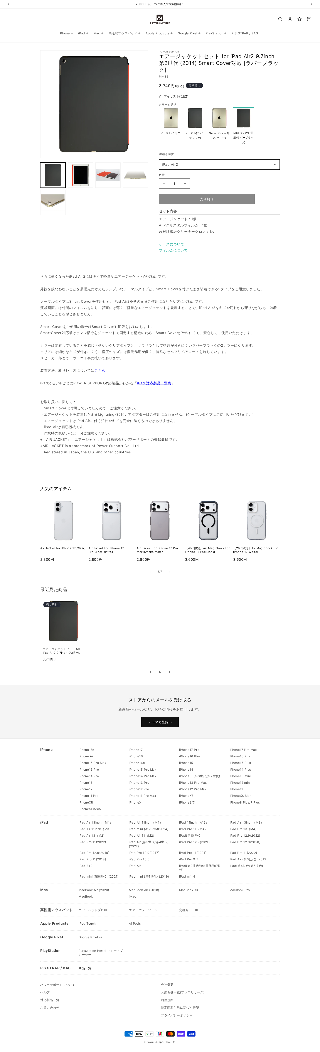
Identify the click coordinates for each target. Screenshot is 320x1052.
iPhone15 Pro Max (143, 769)
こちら (99, 370)
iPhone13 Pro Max (193, 782)
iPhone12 (86, 789)
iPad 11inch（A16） (194, 822)
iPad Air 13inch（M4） (96, 822)
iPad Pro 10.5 (139, 859)
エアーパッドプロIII (93, 910)
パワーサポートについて (57, 984)
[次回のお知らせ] (311, 4)
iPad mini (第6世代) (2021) (99, 876)
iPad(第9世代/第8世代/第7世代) (200, 867)
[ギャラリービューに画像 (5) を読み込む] (53, 202)
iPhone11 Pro (88, 795)
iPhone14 (186, 769)
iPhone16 (136, 756)
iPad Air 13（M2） (92, 835)
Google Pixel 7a (90, 937)
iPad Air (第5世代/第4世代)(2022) (149, 844)
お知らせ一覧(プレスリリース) (183, 992)
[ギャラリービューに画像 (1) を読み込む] (53, 175)
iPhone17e (86, 749)
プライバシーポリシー (177, 1015)
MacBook (86, 896)
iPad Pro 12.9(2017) (144, 852)
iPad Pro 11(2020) (243, 852)
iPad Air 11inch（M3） (95, 829)
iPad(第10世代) (190, 835)
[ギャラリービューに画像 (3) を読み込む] (108, 175)
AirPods (135, 923)
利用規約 (167, 1000)
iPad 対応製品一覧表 (154, 383)
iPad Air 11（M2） (142, 835)
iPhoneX (135, 802)
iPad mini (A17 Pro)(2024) (148, 829)
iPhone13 (86, 782)
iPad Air (135, 866)
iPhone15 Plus (240, 763)
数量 (162, 175)
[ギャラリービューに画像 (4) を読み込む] (135, 175)
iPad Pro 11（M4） (193, 829)
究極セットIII (188, 910)
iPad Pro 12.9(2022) (244, 835)
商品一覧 (85, 968)
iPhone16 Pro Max (92, 763)
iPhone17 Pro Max (243, 749)
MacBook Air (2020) (94, 890)
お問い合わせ (49, 1007)
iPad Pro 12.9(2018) (94, 852)
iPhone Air (86, 756)
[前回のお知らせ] (8, 4)
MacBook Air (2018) (144, 890)
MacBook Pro (239, 890)
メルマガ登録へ (160, 722)
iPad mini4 (187, 876)
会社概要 (167, 984)
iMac (132, 896)
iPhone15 (186, 763)
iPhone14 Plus (240, 769)
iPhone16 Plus (190, 756)
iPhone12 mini (240, 782)
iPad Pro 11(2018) (92, 859)
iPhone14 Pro (89, 776)
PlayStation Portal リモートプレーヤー (101, 952)
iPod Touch (87, 923)
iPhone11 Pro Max (142, 795)
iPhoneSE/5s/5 (90, 809)
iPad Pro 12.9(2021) (194, 842)
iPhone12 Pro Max (193, 789)
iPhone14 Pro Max (143, 776)
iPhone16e (137, 763)
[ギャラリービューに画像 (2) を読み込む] (80, 175)
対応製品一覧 (49, 1000)
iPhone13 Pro (139, 782)
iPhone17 (136, 749)
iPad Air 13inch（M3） (246, 822)
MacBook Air (189, 890)
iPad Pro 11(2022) (92, 842)
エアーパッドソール (143, 910)
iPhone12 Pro (139, 789)
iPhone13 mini (240, 776)
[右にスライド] (169, 571)
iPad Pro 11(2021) (192, 852)
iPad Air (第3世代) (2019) (248, 859)
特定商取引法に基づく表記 (180, 1007)
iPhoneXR (86, 802)
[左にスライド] (150, 571)
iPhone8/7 (187, 802)
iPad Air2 (170, 164)
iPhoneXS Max (240, 795)
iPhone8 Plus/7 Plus (244, 802)
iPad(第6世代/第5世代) (246, 866)
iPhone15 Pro (89, 769)
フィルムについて (173, 250)
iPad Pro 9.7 (188, 859)
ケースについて (171, 244)
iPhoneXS (186, 795)
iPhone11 (236, 789)
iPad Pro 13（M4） (243, 829)
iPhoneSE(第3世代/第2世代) (199, 776)
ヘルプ (45, 992)
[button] (280, 19)
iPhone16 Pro (239, 756)
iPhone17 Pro (189, 749)
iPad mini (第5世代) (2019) (149, 876)
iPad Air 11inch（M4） (146, 822)
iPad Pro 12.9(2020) (244, 842)
